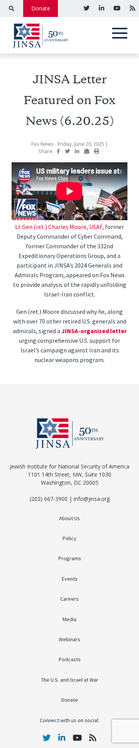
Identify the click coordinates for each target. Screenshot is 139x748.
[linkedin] (100, 8)
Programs (69, 558)
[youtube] (116, 8)
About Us (69, 518)
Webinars (69, 639)
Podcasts (70, 659)
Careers (69, 599)
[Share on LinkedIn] (77, 151)
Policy (69, 538)
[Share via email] (86, 151)
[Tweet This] (67, 151)
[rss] (131, 8)
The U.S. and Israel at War (69, 680)
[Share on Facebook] (58, 151)
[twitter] (86, 8)
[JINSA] (41, 34)
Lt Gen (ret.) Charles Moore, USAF (58, 227)
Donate (40, 8)
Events (70, 579)
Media (69, 619)
